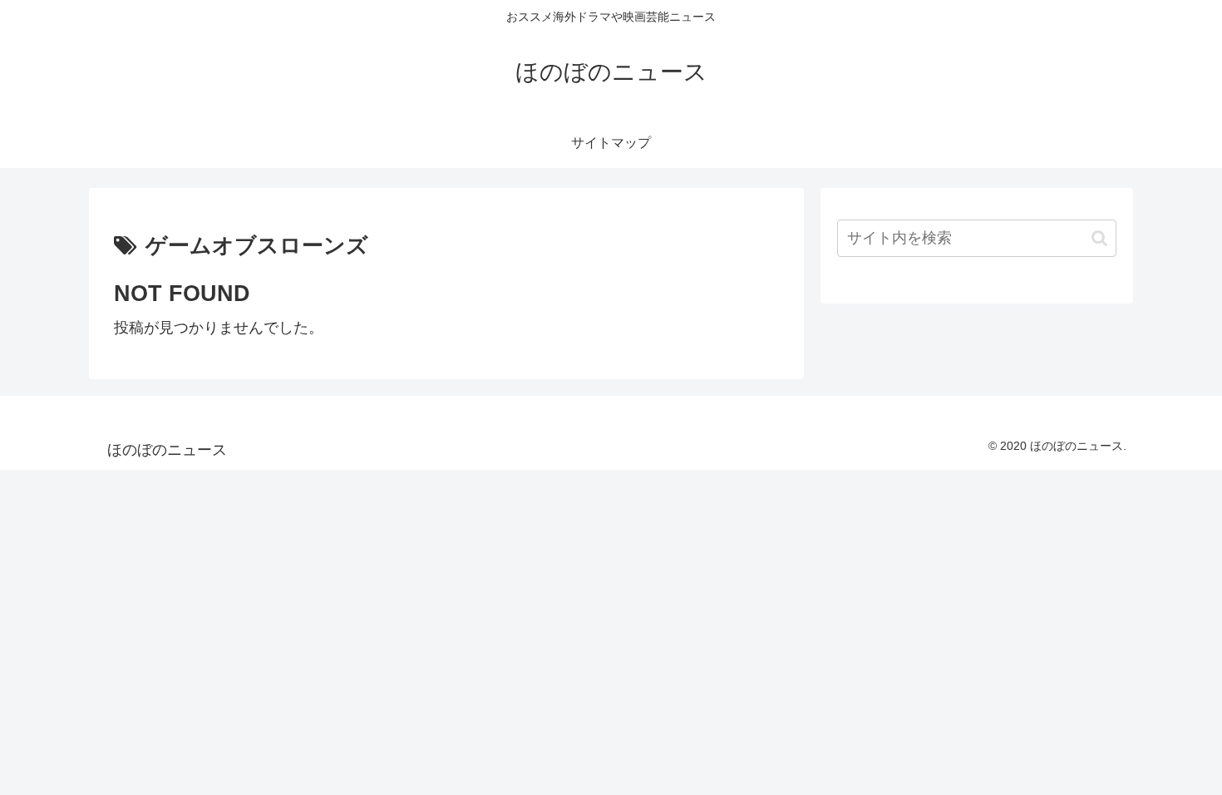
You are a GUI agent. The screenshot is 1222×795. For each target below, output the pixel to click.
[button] (1099, 238)
